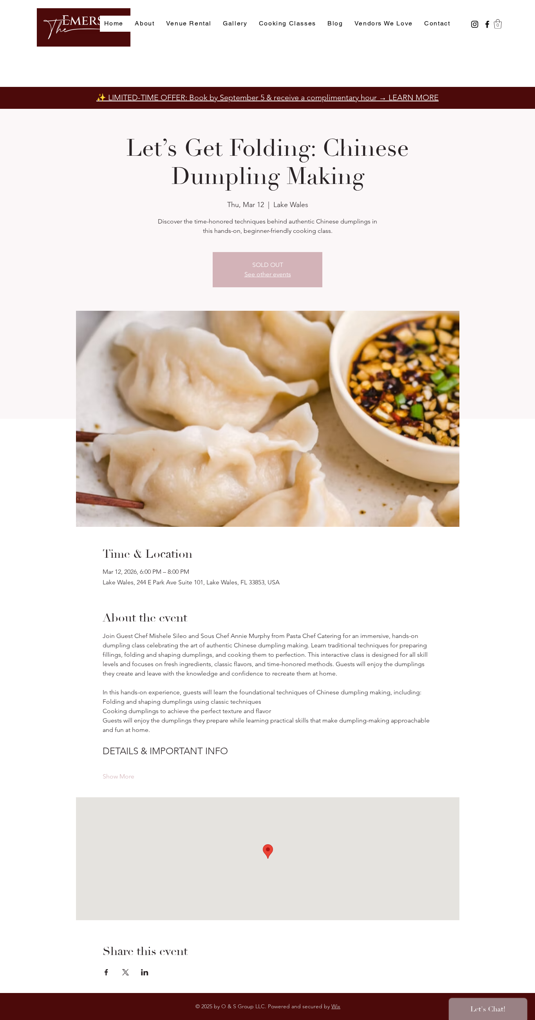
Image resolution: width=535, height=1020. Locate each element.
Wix (335, 1006)
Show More (118, 776)
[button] (498, 24)
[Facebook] (487, 24)
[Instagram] (474, 24)
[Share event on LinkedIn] (144, 972)
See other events (267, 274)
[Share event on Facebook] (106, 972)
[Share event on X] (125, 972)
